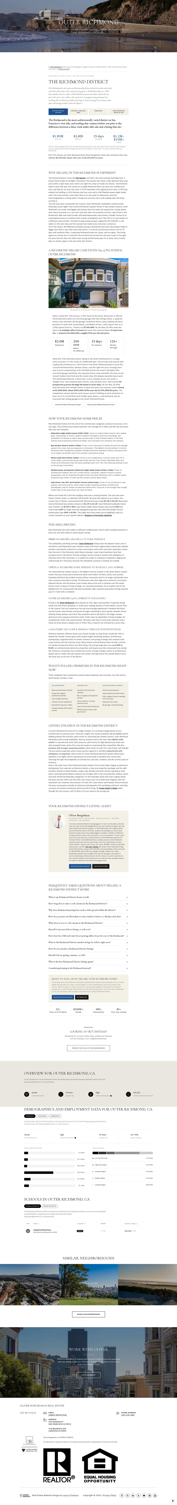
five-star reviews (92, 847)
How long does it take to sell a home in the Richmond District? (78, 903)
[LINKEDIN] (133, 1496)
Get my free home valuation (58, 111)
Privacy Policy (109, 1495)
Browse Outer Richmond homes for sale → (101, 404)
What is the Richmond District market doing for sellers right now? (80, 942)
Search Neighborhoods (88, 1314)
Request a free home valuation (98, 515)
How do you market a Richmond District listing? (71, 948)
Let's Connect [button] (88, 1375)
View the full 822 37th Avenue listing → (68, 404)
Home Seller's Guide (108, 788)
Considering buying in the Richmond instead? (70, 968)
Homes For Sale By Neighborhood (88, 1048)
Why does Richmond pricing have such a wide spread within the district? (82, 910)
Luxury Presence (70, 1495)
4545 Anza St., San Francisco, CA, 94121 (45, 1232)
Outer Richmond (67, 603)
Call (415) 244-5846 (101, 866)
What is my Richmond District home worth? (69, 897)
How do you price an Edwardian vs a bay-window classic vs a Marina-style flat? (85, 916)
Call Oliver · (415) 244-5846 (78, 111)
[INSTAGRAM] (127, 1496)
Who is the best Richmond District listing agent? (71, 961)
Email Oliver (99, 111)
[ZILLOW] (155, 1496)
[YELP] (138, 1496)
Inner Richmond (86, 544)
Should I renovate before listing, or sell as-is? (70, 929)
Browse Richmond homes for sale (119, 111)
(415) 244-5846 (127, 1415)
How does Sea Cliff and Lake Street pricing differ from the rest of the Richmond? (86, 936)
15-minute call (82, 997)
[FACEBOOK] (122, 1496)
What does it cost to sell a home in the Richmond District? (76, 923)
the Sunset (81, 178)
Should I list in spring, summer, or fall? (67, 955)
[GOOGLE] (150, 1496)
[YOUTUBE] (144, 1496)
